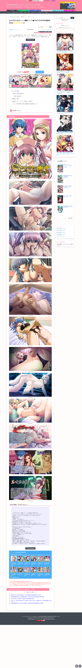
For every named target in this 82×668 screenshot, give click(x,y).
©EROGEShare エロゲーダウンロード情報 (37, 619)
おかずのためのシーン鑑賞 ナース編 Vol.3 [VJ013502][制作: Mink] (22, 598)
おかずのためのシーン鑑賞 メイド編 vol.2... (20, 563)
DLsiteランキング (15, 12)
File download (30, 548)
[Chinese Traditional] (30, 0)
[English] (28, 0)
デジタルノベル (41, 12)
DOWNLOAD (30, 40)
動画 (46, 12)
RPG (21, 12)
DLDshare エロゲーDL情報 (15, 16)
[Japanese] (27, 0)
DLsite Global (69, 10)
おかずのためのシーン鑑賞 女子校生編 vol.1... (40, 574)
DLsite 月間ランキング (61, 230)
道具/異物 (47, 32)
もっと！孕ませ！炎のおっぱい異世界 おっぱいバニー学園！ (67, 186)
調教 (45, 32)
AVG (25, 12)
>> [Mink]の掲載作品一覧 (14, 577)
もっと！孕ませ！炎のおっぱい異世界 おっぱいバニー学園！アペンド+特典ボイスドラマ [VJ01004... (65, 92)
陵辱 (50, 32)
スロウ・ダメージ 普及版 (67, 195)
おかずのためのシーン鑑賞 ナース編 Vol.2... (40, 563)
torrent (11, 74)
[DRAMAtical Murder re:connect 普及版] (60, 179)
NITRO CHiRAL (65, 177)
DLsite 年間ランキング (61, 228)
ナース (37, 32)
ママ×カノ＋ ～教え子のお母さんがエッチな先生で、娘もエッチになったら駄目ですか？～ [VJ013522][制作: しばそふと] (31, 601)
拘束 (39, 32)
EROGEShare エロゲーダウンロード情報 (23, 5)
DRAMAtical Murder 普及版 (67, 206)
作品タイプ (24, 16)
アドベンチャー (31, 16)
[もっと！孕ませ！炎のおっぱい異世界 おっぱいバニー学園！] (60, 189)
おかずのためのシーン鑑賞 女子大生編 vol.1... (33, 563)
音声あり (46, 31)
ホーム (9, 12)
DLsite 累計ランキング (61, 232)
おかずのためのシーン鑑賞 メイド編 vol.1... (27, 563)
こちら (67, 244)
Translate (53, 0)
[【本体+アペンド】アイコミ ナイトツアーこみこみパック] (60, 168)
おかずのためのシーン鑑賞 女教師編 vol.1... (47, 574)
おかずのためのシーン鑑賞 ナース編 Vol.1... (27, 574)
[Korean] (32, 0)
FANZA (35, 10)
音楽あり (50, 31)
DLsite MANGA (58, 10)
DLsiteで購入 (40, 72)
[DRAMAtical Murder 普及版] (60, 210)
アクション (34, 12)
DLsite (70, 218)
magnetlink (18, 74)
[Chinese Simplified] (31, 0)
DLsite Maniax (24, 10)
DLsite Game (12, 10)
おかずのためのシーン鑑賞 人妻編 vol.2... (47, 563)
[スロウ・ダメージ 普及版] (60, 199)
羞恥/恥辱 (42, 32)
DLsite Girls (47, 10)
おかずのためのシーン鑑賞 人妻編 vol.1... (13, 574)
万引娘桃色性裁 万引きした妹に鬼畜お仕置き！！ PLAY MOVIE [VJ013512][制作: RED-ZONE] (27, 596)
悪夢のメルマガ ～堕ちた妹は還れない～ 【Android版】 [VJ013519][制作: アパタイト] (26, 594)
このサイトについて (61, 236)
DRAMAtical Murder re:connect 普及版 (67, 176)
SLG (29, 12)
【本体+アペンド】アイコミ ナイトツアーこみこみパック (67, 165)
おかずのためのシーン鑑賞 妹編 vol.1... (33, 574)
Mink (18, 91)
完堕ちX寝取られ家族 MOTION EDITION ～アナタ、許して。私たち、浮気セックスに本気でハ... (65, 153)
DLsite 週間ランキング (61, 234)
